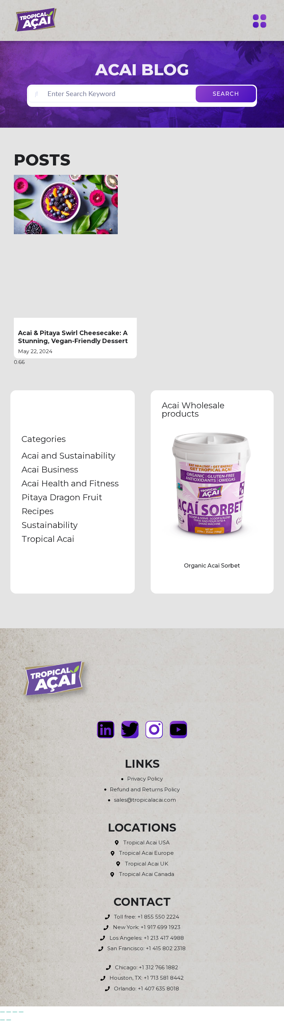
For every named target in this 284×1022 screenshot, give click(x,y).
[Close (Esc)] (21, 1012)
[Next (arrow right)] (8, 1020)
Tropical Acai (47, 539)
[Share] (14, 1012)
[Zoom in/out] (2, 1012)
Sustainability (49, 525)
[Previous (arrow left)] (2, 1020)
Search (226, 94)
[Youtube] (178, 729)
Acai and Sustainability (68, 456)
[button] (259, 22)
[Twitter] (130, 729)
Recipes (37, 511)
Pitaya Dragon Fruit (61, 497)
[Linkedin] (105, 729)
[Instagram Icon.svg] (154, 729)
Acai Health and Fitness (70, 483)
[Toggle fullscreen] (8, 1012)
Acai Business (49, 470)
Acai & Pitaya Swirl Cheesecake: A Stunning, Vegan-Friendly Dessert (73, 336)
